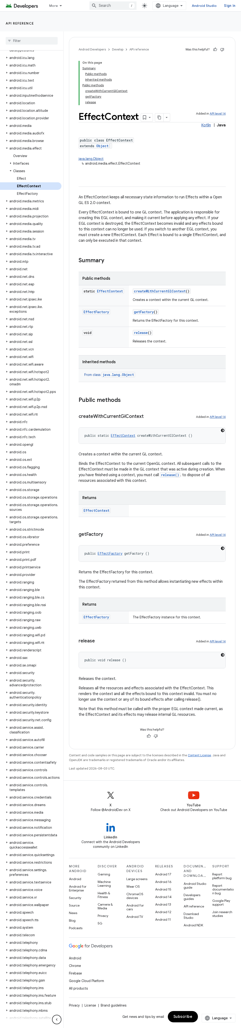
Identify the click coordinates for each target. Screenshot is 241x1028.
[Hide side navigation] (56, 1019)
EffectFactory (96, 312)
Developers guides (192, 897)
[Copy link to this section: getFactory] (107, 534)
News (73, 913)
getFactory (144, 312)
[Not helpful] (222, 49)
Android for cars (135, 907)
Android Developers (92, 49)
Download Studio (191, 916)
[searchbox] (32, 41)
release (141, 332)
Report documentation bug (223, 889)
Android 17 (163, 874)
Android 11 (163, 919)
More (53, 6)
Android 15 (163, 889)
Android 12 (163, 912)
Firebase (75, 973)
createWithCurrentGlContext (160, 291)
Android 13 (163, 904)
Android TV (134, 917)
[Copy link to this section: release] (99, 641)
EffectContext (110, 291)
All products (78, 988)
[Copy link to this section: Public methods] (125, 400)
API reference (20, 23)
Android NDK (193, 925)
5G (100, 923)
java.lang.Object (91, 159)
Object (102, 146)
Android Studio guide (195, 886)
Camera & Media (105, 906)
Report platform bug (222, 876)
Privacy (103, 916)
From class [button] (109, 375)
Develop (117, 49)
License (90, 1005)
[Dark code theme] (222, 430)
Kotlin (206, 125)
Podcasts (75, 928)
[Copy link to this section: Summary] (109, 261)
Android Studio (204, 6)
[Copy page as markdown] (159, 117)
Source (74, 905)
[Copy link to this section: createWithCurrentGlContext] (148, 417)
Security (75, 898)
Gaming (104, 874)
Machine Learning (104, 884)
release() (170, 475)
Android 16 (163, 882)
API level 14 (218, 114)
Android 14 (163, 897)
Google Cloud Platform (86, 981)
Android (75, 879)
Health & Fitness (104, 895)
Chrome (75, 966)
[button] (30, 58)
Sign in (229, 6)
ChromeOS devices (134, 896)
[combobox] (113, 5)
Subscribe (183, 1016)
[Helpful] (215, 49)
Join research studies (222, 914)
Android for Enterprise (77, 888)
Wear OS (133, 886)
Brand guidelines (113, 1005)
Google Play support (221, 903)
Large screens (136, 879)
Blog (72, 920)
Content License (199, 755)
